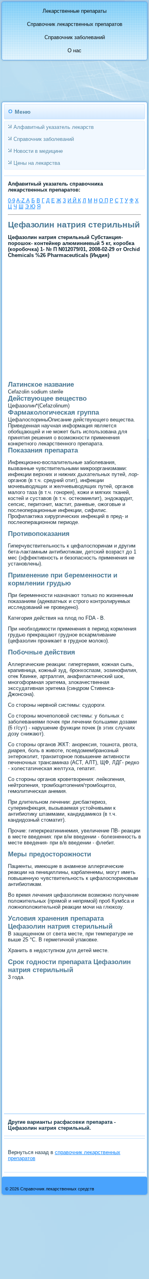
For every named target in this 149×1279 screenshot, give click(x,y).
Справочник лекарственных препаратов (74, 24)
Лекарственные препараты (74, 11)
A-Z (21, 201)
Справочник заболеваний (75, 37)
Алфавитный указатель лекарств (54, 127)
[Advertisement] (60, 350)
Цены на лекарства (37, 163)
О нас (74, 50)
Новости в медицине (38, 151)
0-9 (11, 201)
